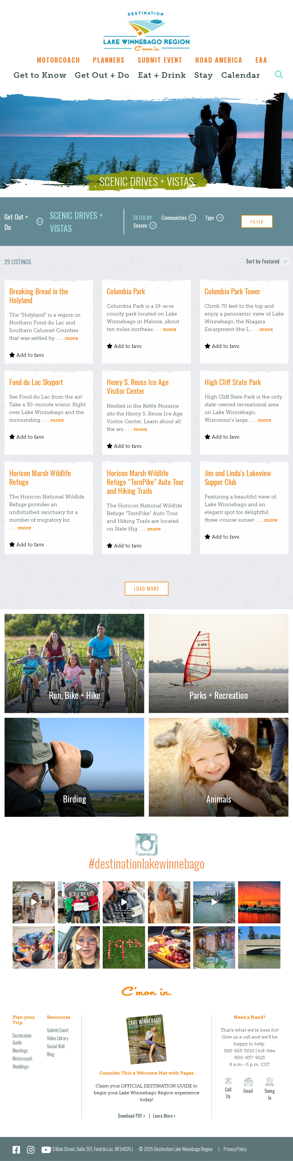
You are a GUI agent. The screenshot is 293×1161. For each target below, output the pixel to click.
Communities (174, 217)
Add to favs (29, 355)
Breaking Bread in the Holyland (38, 295)
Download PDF (130, 1115)
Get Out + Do (102, 75)
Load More (146, 588)
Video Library (57, 1038)
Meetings (20, 1050)
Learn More (163, 1115)
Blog (50, 1054)
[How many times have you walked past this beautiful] (214, 947)
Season (140, 225)
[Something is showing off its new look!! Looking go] (259, 947)
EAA (262, 60)
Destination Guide (22, 1039)
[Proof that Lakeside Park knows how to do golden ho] (259, 902)
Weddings (21, 1066)
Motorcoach (58, 60)
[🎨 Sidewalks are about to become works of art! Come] (34, 947)
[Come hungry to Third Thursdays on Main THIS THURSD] (79, 947)
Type (209, 217)
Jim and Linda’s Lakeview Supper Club (238, 477)
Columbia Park (126, 291)
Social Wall (56, 1046)
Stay (203, 75)
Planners (109, 60)
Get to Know (39, 75)
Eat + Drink (162, 75)
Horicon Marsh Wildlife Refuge (40, 477)
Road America (219, 60)
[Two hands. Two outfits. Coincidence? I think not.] (34, 902)
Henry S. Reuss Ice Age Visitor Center (138, 386)
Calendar (240, 75)
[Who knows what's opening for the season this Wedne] (124, 947)
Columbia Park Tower (232, 291)
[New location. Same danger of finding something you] (169, 902)
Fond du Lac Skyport (36, 381)
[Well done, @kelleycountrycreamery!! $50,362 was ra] (79, 902)
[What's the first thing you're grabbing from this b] (169, 947)
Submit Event (160, 60)
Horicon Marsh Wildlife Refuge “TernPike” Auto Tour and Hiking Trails (145, 481)
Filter (257, 221)
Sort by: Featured (262, 261)
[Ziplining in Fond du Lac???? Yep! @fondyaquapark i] (214, 902)
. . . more (67, 338)
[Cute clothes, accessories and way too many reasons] (124, 902)
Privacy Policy (235, 1149)
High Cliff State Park (233, 381)
